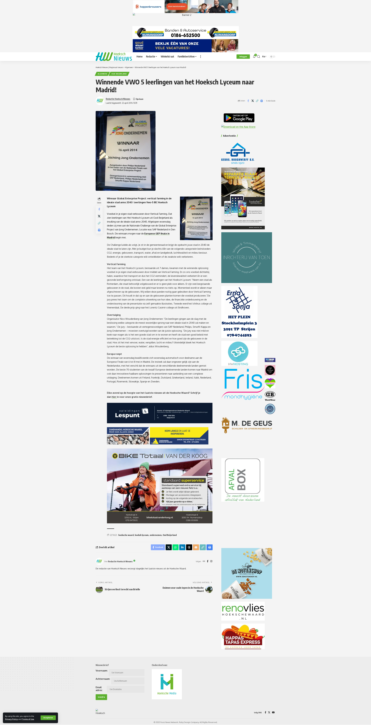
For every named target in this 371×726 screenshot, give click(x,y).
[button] (48, 717)
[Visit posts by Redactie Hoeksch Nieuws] (99, 561)
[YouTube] (273, 712)
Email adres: (99, 689)
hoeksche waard (126, 535)
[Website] (203, 561)
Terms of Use (28, 719)
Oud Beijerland (119, 74)
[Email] (196, 547)
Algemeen (102, 74)
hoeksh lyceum (142, 535)
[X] (269, 712)
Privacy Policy (11, 719)
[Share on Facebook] (248, 100)
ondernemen (156, 535)
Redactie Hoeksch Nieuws (118, 98)
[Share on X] (253, 100)
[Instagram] (211, 561)
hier (114, 396)
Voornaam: (102, 670)
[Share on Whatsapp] (175, 547)
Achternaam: (103, 678)
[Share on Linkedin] (182, 547)
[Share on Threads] (189, 547)
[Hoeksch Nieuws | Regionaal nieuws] (114, 56)
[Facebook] (208, 561)
